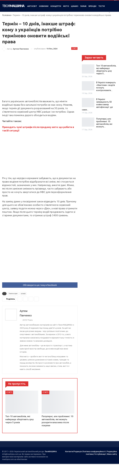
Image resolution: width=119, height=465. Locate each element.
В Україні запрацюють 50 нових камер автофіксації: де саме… (97, 104)
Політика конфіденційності (94, 452)
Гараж (83, 6)
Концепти (56, 6)
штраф (23, 293)
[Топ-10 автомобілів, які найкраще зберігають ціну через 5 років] (21, 402)
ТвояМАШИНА (51, 452)
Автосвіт (32, 6)
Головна (6, 15)
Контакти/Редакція (73, 452)
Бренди (92, 6)
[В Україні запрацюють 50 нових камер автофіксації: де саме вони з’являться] (88, 102)
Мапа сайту (112, 454)
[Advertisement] (39, 78)
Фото (66, 6)
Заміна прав (13, 293)
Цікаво (74, 6)
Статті (74, 48)
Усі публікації (100, 454)
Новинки (43, 6)
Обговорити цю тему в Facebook (40, 285)
